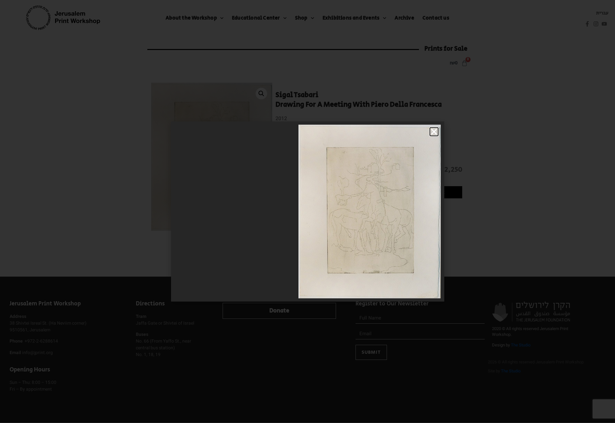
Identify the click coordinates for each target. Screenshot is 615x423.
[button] (434, 132)
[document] (307, 211)
